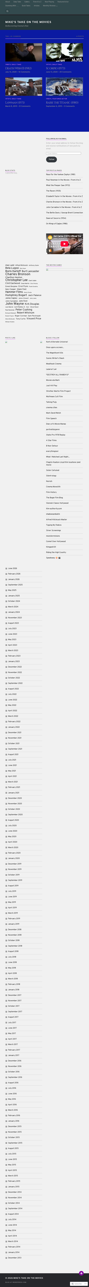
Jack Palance (34, 295)
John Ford (23, 301)
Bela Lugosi (12, 268)
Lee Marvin (9, 307)
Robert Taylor (9, 316)
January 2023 (14, 661)
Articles (37, 6)
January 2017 (13, 1055)
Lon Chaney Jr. (19, 307)
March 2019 (13, 913)
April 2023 (12, 645)
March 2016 (13, 1110)
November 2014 (15, 1198)
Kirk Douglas (32, 304)
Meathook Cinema (53, 364)
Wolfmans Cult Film (54, 397)
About (7, 2)
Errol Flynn (23, 286)
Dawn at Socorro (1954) (56, 218)
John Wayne (14, 304)
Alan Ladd (9, 265)
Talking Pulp (51, 402)
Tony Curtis (20, 319)
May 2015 (12, 1165)
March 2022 (13, 716)
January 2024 (14, 612)
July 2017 (12, 1023)
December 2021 (14, 733)
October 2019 (13, 875)
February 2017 (14, 1050)
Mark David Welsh (53, 413)
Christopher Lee (16, 280)
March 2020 (13, 847)
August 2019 (13, 886)
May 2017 (12, 1033)
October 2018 (13, 940)
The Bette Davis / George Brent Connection (64, 213)
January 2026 (14, 579)
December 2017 (14, 995)
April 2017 (12, 1039)
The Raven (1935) (53, 191)
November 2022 (15, 672)
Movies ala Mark (53, 380)
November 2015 (15, 1132)
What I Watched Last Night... (58, 457)
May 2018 (12, 968)
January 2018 (13, 990)
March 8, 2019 (11, 106)
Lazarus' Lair (51, 369)
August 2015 (13, 1148)
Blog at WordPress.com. (16, 1282)
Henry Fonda (28, 292)
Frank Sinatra (33, 287)
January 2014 (13, 1252)
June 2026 (12, 568)
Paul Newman (9, 310)
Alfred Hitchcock (21, 265)
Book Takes (26, 6)
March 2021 (13, 782)
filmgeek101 (51, 547)
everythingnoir (52, 451)
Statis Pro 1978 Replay (55, 435)
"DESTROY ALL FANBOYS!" (57, 375)
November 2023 (15, 618)
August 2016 (13, 1083)
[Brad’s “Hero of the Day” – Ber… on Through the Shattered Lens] (6, 342)
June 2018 (12, 962)
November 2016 (14, 1066)
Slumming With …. (11, 6)
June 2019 (12, 897)
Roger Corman (21, 316)
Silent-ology (51, 476)
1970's (48, 65)
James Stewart (23, 298)
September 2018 (15, 946)
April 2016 (12, 1105)
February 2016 (14, 1115)
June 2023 (12, 634)
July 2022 (12, 694)
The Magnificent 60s (54, 353)
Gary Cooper (10, 289)
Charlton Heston (13, 277)
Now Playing (49, 2)
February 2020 (14, 853)
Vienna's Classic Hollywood (57, 503)
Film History (51, 492)
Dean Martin (25, 283)
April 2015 (12, 1170)
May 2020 (12, 836)
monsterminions (53, 536)
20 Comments (66, 72)
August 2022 (13, 689)
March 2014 (13, 1241)
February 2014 (14, 1247)
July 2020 (12, 826)
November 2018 (14, 935)
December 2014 (15, 1192)
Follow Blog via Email (56, 139)
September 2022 (15, 683)
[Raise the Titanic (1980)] (64, 86)
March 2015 (13, 1176)
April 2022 (12, 711)
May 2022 (12, 705)
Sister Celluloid (52, 470)
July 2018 (12, 957)
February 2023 (14, 656)
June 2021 (12, 765)
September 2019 (15, 880)
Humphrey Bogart (16, 295)
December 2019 (14, 864)
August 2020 (13, 820)
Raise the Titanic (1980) (62, 103)
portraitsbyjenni (53, 429)
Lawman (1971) (15, 103)
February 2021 (14, 787)
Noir (27, 307)
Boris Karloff (13, 271)
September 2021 (15, 749)
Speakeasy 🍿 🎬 (53, 558)
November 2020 (15, 804)
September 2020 (15, 815)
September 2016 (15, 1077)
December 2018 (14, 930)
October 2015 (14, 1137)
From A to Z (37, 2)
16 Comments (24, 72)
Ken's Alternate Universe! (57, 342)
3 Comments (69, 106)
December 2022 (15, 667)
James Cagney (11, 298)
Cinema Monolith (53, 487)
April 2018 (12, 973)
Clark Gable (32, 281)
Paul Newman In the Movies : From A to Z (63, 180)
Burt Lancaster (30, 271)
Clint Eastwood (12, 283)
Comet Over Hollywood (56, 541)
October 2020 (14, 809)
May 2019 (12, 902)
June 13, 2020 (52, 72)
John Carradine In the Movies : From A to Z (64, 207)
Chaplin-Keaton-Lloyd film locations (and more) (63, 463)
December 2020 (15, 798)
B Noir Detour (52, 446)
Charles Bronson (17, 274)
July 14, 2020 (11, 72)
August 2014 (13, 1214)
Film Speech (51, 418)
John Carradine (11, 301)
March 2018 (13, 979)
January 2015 (13, 1187)
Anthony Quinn (34, 265)
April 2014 (12, 1236)
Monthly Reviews (49, 6)
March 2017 (13, 1044)
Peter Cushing (24, 310)
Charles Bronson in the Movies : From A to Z (64, 202)
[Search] (7, 11)
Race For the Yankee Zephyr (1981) (60, 174)
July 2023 (12, 629)
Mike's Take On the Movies (28, 22)
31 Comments (24, 106)
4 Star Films (51, 440)
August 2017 (13, 1017)
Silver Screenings (53, 530)
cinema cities (51, 407)
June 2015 (12, 1159)
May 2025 (12, 590)
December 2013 (14, 1258)
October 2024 (14, 601)
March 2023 (13, 650)
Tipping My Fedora (53, 525)
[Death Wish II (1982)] (23, 52)
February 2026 (14, 574)
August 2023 (13, 623)
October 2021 (13, 743)
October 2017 (13, 1006)
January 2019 (13, 924)
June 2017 (12, 1028)
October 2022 (14, 678)
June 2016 (12, 1094)
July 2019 (12, 891)
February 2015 (14, 1181)
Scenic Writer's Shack (55, 358)
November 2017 (14, 1001)
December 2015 (14, 1126)
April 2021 (12, 776)
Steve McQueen (10, 319)
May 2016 (12, 1099)
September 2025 (15, 585)
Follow (51, 159)
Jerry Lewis (33, 298)
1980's (8, 65)
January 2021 (13, 793)
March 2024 (13, 607)
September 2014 (15, 1208)
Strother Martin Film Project (58, 391)
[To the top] (81, 1273)
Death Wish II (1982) (18, 68)
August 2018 (13, 951)
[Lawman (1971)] (23, 86)
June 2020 (12, 831)
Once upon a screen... (55, 347)
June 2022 (12, 700)
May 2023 (12, 639)
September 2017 (15, 1012)
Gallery (27, 2)
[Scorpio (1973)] (64, 52)
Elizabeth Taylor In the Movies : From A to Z (64, 196)
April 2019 (12, 908)
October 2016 (13, 1072)
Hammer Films (14, 292)
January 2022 (14, 727)
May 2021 (12, 771)
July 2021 (12, 760)
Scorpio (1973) (55, 68)
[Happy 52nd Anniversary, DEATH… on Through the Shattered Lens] (41, 342)
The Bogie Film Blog (54, 498)
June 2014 (12, 1225)
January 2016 (13, 1121)
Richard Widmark (10, 313)
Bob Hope (23, 268)
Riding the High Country (56, 552)
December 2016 (14, 1061)
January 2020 (14, 858)
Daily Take (17, 2)
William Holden (9, 322)
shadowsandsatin (53, 514)
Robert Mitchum (25, 313)
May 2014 (12, 1230)
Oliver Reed (34, 307)
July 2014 (12, 1219)
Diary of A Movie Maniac (56, 424)
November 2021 (14, 738)
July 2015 (12, 1154)
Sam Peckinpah (34, 316)
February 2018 (14, 984)
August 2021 (13, 754)
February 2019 (14, 919)
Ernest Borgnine (11, 286)
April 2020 (12, 842)
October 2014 (14, 1203)
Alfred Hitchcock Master (56, 520)
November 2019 (14, 869)
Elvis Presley (34, 283)
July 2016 (12, 1088)
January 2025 (14, 596)
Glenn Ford (21, 289)
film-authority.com (54, 509)
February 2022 (14, 722)
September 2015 (15, 1143)
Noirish (49, 481)
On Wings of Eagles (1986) (56, 224)
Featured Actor (63, 2)
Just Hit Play (51, 386)
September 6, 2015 (54, 106)
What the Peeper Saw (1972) (58, 185)
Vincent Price (34, 318)
